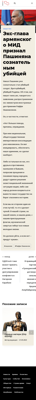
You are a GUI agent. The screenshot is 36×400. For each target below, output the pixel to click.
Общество (7, 29)
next (31, 332)
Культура (7, 379)
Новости (6, 374)
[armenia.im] (6, 3)
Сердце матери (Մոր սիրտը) (15, 335)
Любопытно (18, 392)
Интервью (7, 388)
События (16, 379)
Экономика (26, 379)
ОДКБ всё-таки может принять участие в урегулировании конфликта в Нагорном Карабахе (10, 270)
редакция (13, 340)
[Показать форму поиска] (14, 3)
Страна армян (19, 383)
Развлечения (18, 388)
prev (4, 332)
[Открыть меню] (32, 3)
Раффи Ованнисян (22, 246)
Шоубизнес (7, 392)
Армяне (15, 374)
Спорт (28, 383)
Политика (23, 374)
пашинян (8, 246)
